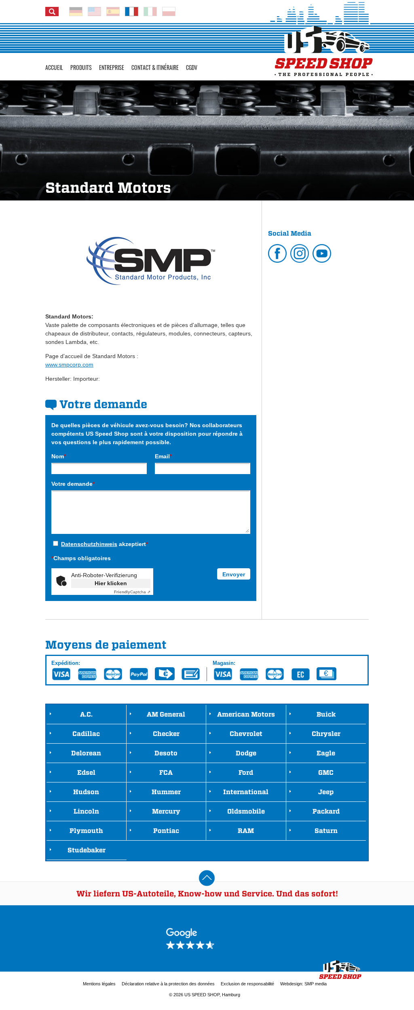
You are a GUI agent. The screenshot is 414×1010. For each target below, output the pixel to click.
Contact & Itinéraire (155, 67)
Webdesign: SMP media (303, 983)
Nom (58, 456)
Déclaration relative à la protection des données (168, 983)
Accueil (54, 67)
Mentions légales (99, 983)
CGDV (191, 67)
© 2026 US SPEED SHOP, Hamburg (204, 994)
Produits (81, 67)
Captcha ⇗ (132, 592)
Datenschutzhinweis (89, 544)
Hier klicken (111, 583)
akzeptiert (104, 544)
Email (163, 456)
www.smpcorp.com (69, 364)
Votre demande (73, 484)
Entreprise (111, 67)
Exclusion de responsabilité (247, 983)
